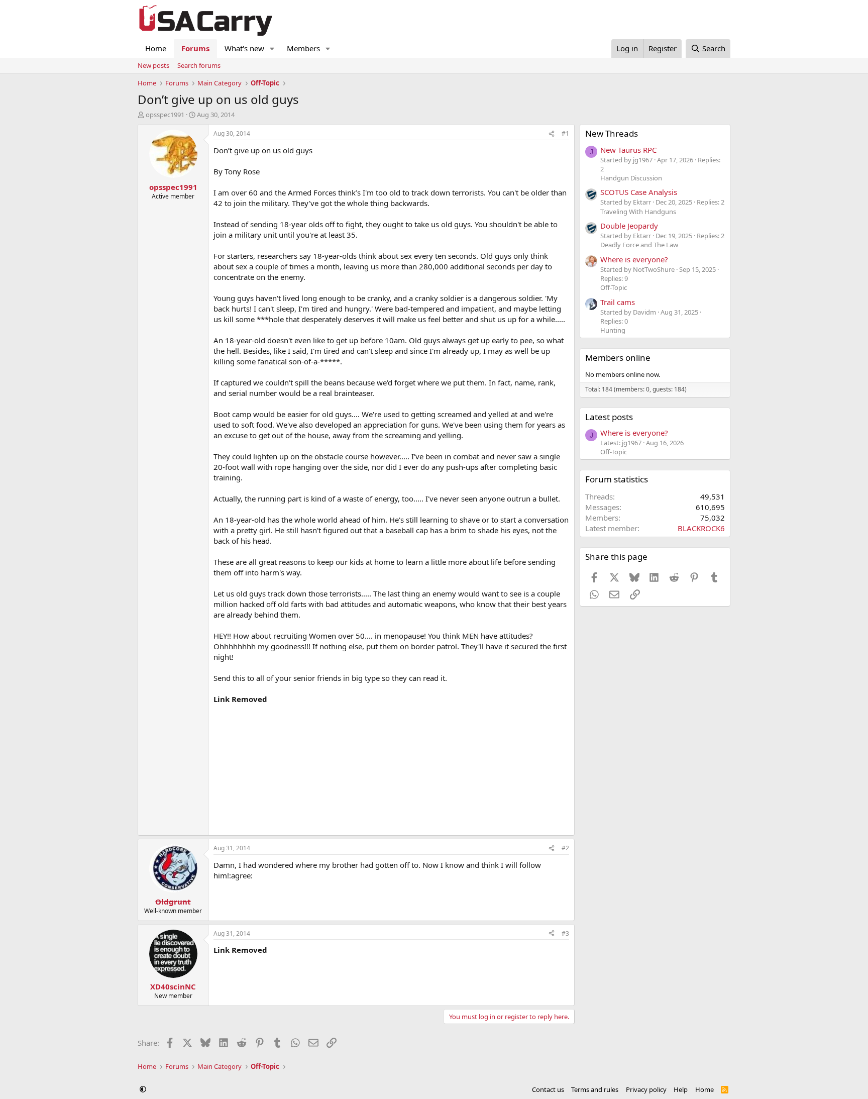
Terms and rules (594, 1089)
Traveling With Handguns (638, 211)
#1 (565, 133)
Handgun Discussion (631, 177)
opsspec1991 (165, 114)
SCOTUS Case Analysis (638, 192)
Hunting (612, 330)
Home (155, 48)
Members (303, 48)
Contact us (548, 1089)
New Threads (611, 133)
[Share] (551, 134)
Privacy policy (646, 1089)
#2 (565, 848)
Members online (617, 357)
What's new (244, 48)
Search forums (199, 65)
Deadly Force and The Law (639, 244)
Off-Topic (613, 287)
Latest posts (609, 417)
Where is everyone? (634, 259)
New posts (153, 65)
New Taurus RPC (628, 150)
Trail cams (617, 302)
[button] (272, 48)
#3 (565, 933)
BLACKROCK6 (701, 528)
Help (681, 1089)
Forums (195, 48)
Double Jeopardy (629, 226)
